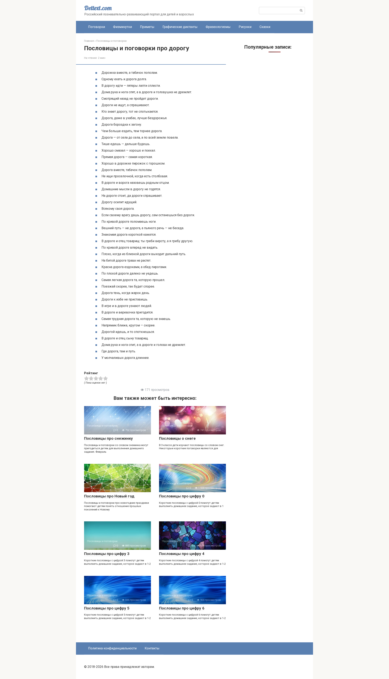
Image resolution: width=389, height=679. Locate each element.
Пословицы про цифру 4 (181, 553)
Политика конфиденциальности (112, 648)
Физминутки (122, 27)
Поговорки (96, 27)
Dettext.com (98, 8)
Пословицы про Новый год (109, 496)
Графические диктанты (180, 27)
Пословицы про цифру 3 (106, 553)
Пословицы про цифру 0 (181, 496)
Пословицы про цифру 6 (181, 608)
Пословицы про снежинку (108, 438)
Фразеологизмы (218, 27)
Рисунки (245, 27)
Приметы (147, 27)
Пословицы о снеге (177, 438)
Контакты (152, 648)
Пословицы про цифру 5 (106, 608)
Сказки (265, 27)
